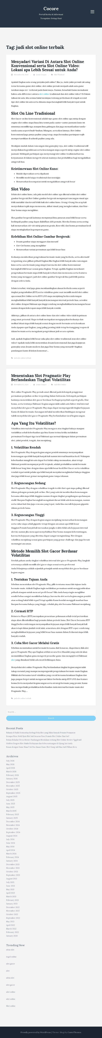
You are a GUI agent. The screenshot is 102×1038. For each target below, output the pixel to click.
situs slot (10, 950)
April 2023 (10, 893)
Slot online (10, 1006)
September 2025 (13, 793)
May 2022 (10, 921)
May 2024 (10, 846)
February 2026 (12, 775)
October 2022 (12, 914)
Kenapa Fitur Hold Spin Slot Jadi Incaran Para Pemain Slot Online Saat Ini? (37, 736)
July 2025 (10, 800)
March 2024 (11, 854)
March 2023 (11, 896)
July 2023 (10, 882)
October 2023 (12, 872)
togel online (11, 957)
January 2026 (12, 779)
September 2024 (13, 832)
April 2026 (10, 768)
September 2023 (13, 875)
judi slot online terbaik (22, 358)
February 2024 (12, 857)
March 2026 (11, 772)
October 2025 (12, 789)
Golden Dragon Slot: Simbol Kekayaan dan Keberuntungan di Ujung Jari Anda (39, 743)
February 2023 (12, 900)
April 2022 (10, 925)
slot (13, 660)
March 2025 (11, 811)
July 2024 (10, 839)
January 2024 (12, 861)
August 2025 (11, 796)
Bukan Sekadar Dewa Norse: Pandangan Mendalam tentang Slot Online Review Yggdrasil (43, 740)
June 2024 (10, 843)
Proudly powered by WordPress (36, 1032)
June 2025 (10, 804)
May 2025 (10, 807)
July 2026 (10, 761)
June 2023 (10, 886)
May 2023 (10, 889)
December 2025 (13, 782)
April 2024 (10, 850)
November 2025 (13, 786)
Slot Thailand (59, 75)
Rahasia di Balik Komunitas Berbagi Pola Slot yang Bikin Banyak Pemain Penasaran (40, 733)
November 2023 (13, 868)
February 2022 (12, 932)
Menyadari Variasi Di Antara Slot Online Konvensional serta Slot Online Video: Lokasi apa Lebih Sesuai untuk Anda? (47, 65)
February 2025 (12, 814)
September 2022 (13, 918)
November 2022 (13, 911)
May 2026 (10, 764)
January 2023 (11, 904)
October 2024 (12, 829)
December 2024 (13, 821)
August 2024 (11, 836)
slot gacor (10, 964)
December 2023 (12, 864)
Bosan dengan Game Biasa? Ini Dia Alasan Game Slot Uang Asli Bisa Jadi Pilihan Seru (41, 747)
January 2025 (12, 818)
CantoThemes (74, 1032)
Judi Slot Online (60, 385)
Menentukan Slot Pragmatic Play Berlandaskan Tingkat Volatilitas (41, 377)
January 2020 (12, 936)
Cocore (51, 8)
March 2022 (11, 929)
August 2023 (11, 879)
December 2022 (13, 907)
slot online (44, 94)
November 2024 (13, 825)
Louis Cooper (41, 75)
